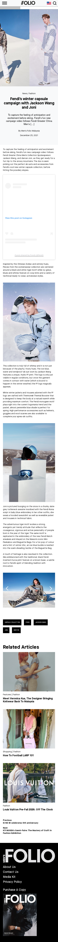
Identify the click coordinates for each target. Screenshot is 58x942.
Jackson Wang (40, 622)
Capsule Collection (12, 622)
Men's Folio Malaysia (30, 131)
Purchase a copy (14, 890)
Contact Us (10, 871)
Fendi (28, 622)
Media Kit (9, 876)
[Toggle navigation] (54, 3)
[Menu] (3, 3)
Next (50, 318)
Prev (7, 318)
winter (16, 630)
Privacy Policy (12, 881)
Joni (6, 630)
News (24, 93)
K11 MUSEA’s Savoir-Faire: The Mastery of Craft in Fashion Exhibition (27, 831)
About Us (9, 866)
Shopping (7, 751)
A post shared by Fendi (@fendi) (29, 255)
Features (7, 694)
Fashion (32, 93)
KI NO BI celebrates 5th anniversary (20, 823)
